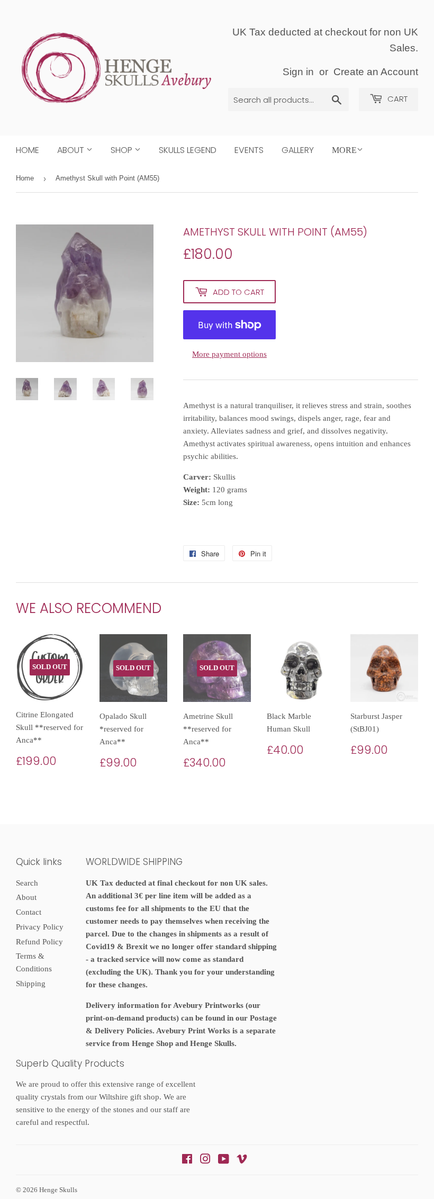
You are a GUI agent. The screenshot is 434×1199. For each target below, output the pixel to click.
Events (249, 150)
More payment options (229, 354)
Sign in (298, 71)
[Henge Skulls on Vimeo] (242, 1160)
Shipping (31, 983)
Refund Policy (39, 941)
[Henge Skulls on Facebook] (187, 1160)
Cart (396, 98)
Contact (28, 912)
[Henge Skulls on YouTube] (223, 1160)
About (71, 150)
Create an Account (375, 71)
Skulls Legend (187, 150)
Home (27, 150)
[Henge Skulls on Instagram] (205, 1160)
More (344, 150)
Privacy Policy (40, 927)
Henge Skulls (58, 1190)
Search (27, 883)
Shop (122, 150)
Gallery (298, 150)
